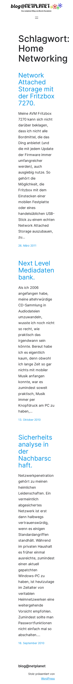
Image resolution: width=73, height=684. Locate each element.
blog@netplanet (32, 666)
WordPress (48, 678)
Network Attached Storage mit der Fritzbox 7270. (36, 89)
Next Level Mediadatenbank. (36, 270)
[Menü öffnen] (36, 17)
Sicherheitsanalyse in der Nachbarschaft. (35, 451)
